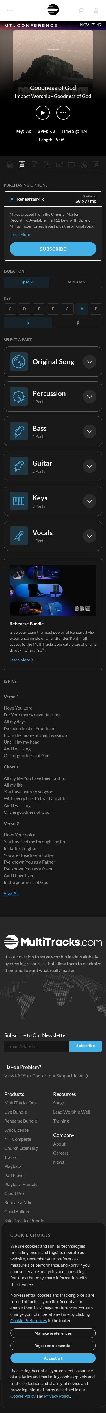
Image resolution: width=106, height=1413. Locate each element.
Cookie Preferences (28, 1320)
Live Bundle (15, 1111)
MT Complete (17, 1139)
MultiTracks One (20, 1102)
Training (61, 1120)
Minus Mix (76, 282)
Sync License (16, 1129)
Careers (60, 1152)
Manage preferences (53, 1333)
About (59, 1143)
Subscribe (53, 248)
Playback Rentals (20, 1184)
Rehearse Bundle (20, 1120)
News (58, 1161)
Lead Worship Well (71, 1111)
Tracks (10, 1157)
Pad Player (14, 1175)
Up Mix (27, 282)
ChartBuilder (17, 1211)
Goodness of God (72, 96)
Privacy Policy (57, 1396)
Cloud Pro (14, 1193)
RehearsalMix (17, 1202)
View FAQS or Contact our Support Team (44, 1075)
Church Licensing (21, 1148)
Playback (13, 1166)
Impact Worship (32, 96)
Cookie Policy (23, 1396)
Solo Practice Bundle (24, 1220)
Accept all (53, 1358)
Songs (59, 1102)
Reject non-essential (53, 1345)
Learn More (20, 234)
